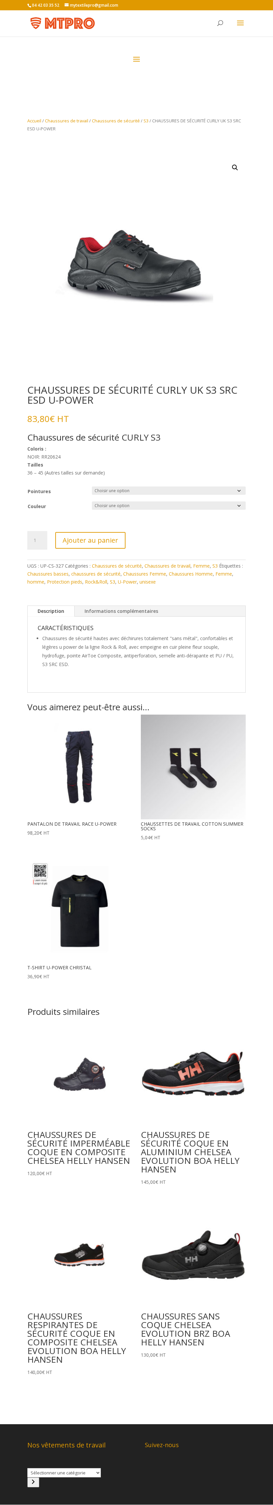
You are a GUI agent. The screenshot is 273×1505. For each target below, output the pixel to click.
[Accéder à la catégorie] (33, 1482)
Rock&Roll (96, 582)
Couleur (37, 506)
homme (35, 582)
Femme (201, 566)
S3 (145, 121)
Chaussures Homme (191, 574)
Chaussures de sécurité (116, 121)
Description (51, 611)
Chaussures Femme (144, 574)
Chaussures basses (48, 574)
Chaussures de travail (66, 121)
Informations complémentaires (121, 611)
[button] (235, 168)
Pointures (39, 491)
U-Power (127, 582)
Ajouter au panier (90, 540)
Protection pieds (64, 582)
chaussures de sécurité (96, 574)
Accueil (34, 121)
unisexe (147, 582)
